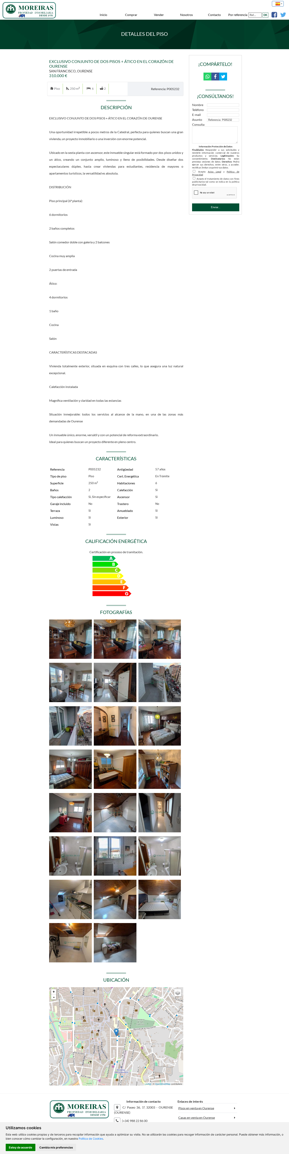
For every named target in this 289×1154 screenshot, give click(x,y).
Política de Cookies (91, 1138)
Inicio (103, 15)
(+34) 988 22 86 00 (134, 1121)
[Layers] (177, 992)
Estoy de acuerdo (20, 1147)
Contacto (214, 15)
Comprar (131, 15)
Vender (159, 15)
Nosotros (186, 15)
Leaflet (148, 1083)
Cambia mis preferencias (56, 1147)
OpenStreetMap (162, 1083)
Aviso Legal (214, 171)
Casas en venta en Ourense (196, 1117)
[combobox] (278, 3)
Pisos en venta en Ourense (196, 1108)
